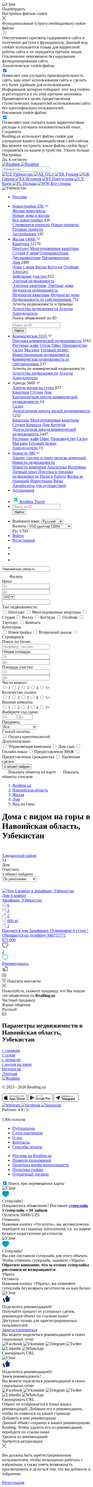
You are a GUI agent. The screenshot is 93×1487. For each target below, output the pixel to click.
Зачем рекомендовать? (21, 1376)
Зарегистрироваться (19, 1330)
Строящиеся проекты (31, 224)
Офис (56, 345)
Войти (18, 535)
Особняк (71, 267)
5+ (47, 687)
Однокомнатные (54, 253)
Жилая (18, 794)
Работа (60, 476)
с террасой (11, 1060)
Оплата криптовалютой (28, 736)
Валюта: (19, 526)
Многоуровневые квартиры (54, 248)
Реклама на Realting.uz (32, 1155)
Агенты (66, 309)
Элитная (9, 1073)
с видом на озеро (17, 1064)
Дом (47, 392)
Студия (18, 253)
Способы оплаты (27, 1147)
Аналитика (57, 467)
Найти (19, 331)
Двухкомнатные (26, 257)
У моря (32, 253)
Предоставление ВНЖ (54, 751)
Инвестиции (41, 481)
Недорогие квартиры (31, 295)
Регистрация (23, 540)
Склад (17, 350)
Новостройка (20, 632)
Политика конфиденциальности (40, 1165)
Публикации (23, 1128)
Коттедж (55, 267)
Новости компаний (29, 467)
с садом (8, 1055)
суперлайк (78, 1205)
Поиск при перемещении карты (36, 1183)
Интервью (77, 467)
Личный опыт (24, 471)
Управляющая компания (29, 746)
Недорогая (11, 1069)
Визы (58, 481)
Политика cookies (27, 1169)
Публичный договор (30, 1174)
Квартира (20, 392)
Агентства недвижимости (35, 309)
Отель (45, 345)
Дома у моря (23, 267)
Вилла (41, 267)
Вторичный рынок (55, 632)
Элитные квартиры (29, 285)
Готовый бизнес (55, 350)
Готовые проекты (27, 229)
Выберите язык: (26, 521)
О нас (17, 1137)
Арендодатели (25, 313)
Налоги (46, 476)
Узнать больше (76, 150)
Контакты (21, 1142)
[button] (14, 188)
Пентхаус (20, 248)
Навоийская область (30, 790)
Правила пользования (31, 1160)
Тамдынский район (19, 855)
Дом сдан (66, 746)
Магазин (32, 350)
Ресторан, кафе (25, 345)
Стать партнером (27, 1133)
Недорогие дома (65, 295)
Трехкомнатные (55, 257)
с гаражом (11, 1050)
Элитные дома (60, 285)
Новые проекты (65, 224)
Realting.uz (21, 785)
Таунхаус (20, 271)
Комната (33, 425)
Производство (74, 345)
